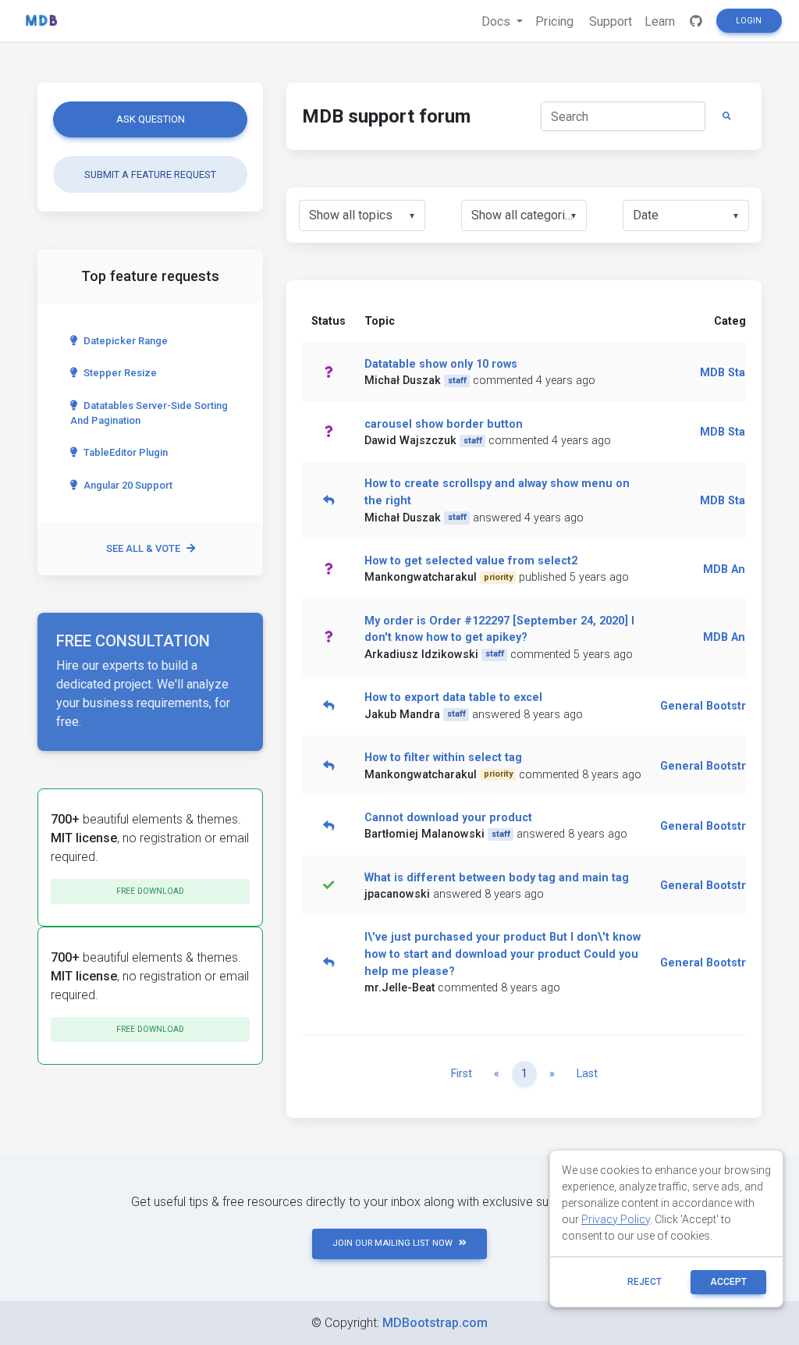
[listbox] (362, 215)
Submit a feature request (150, 174)
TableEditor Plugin (125, 452)
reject (644, 1281)
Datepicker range (125, 341)
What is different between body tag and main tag (496, 877)
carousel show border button (443, 424)
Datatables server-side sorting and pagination (149, 413)
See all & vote (143, 548)
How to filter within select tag (443, 757)
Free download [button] (150, 891)
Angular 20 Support (127, 485)
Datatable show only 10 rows (440, 364)
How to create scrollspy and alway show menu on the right (497, 492)
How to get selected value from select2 (470, 561)
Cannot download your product (448, 817)
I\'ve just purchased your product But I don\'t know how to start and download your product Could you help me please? (502, 953)
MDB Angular (738, 569)
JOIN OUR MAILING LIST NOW (392, 1243)
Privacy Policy (615, 1219)
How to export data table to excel (453, 697)
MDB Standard (738, 372)
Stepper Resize (120, 373)
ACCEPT (728, 1281)
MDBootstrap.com (435, 1322)
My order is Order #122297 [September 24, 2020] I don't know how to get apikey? (499, 629)
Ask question (150, 119)
